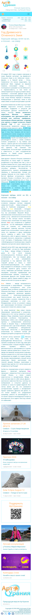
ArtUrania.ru (27, 614)
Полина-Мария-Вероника (17, 25)
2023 (29, 17)
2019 (26, 21)
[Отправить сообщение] (9, 613)
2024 (26, 17)
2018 (29, 21)
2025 (22, 17)
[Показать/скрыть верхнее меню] (28, 14)
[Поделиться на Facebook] (2, 613)
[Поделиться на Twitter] (6, 613)
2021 (26, 19)
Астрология (10, 17)
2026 (19, 17)
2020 (29, 19)
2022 (22, 19)
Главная (3, 17)
